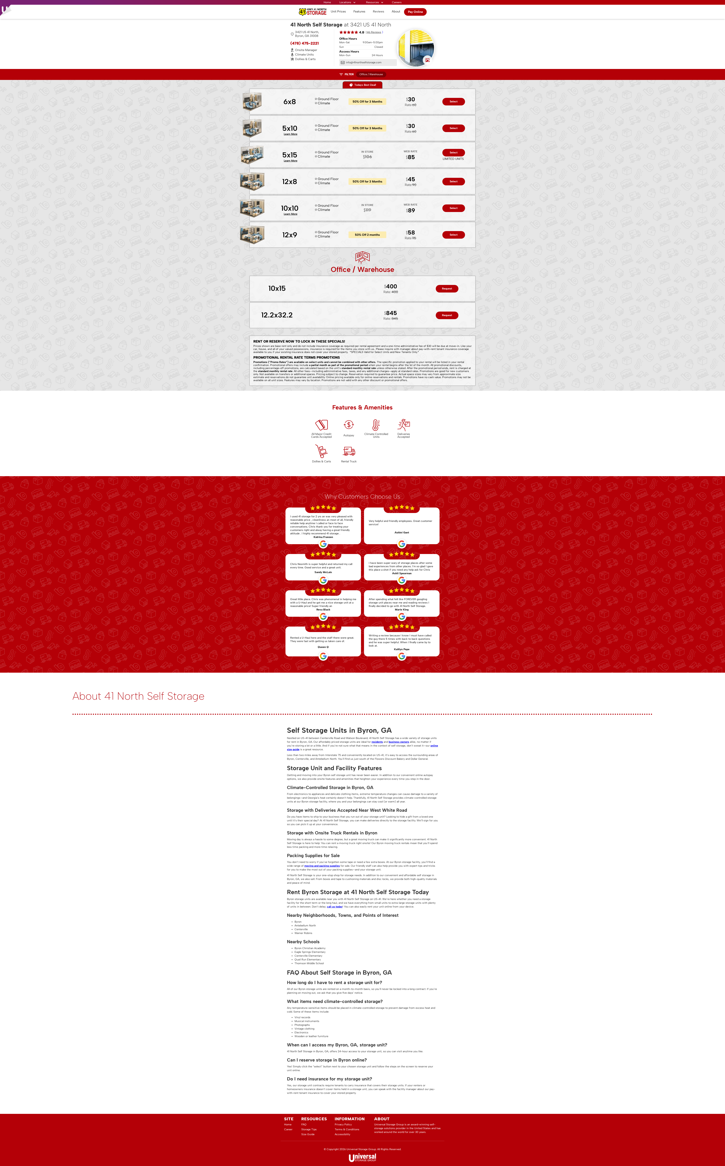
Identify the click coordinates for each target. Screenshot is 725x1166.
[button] (347, 2)
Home (327, 2)
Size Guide (308, 1134)
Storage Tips (309, 1129)
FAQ (303, 1124)
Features (359, 11)
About (396, 11)
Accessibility (342, 1134)
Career (288, 1129)
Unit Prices (338, 11)
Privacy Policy (343, 1124)
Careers (397, 2)
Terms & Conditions (347, 1129)
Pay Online (415, 12)
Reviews (378, 11)
